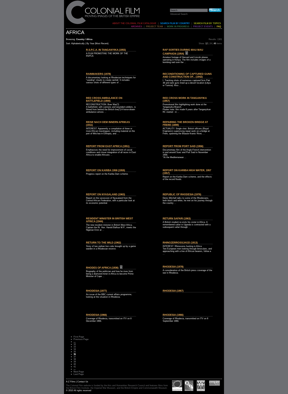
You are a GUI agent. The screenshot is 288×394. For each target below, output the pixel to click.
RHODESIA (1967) (173, 290)
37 (75, 356)
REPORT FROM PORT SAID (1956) (183, 146)
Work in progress (178, 26)
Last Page (79, 374)
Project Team (154, 26)
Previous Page (81, 339)
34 (75, 349)
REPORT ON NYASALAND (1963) (105, 194)
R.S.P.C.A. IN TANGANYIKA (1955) (106, 49)
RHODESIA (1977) (96, 290)
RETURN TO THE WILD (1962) (103, 242)
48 (215, 43)
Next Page (79, 371)
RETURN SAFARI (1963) (177, 218)
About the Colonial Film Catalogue (134, 23)
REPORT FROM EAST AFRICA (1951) (108, 146)
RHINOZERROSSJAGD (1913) (180, 242)
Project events (203, 26)
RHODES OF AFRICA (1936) (102, 267)
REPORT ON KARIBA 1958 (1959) (105, 170)
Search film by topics (207, 23)
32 (75, 344)
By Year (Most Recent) (97, 43)
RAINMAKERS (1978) (98, 73)
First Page (79, 337)
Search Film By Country (175, 23)
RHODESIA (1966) (96, 314)
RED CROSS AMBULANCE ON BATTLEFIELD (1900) (104, 99)
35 (75, 351)
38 (75, 359)
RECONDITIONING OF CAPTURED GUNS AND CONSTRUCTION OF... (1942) (187, 75)
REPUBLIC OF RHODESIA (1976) (182, 194)
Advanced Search (179, 14)
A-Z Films (71, 381)
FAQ (219, 26)
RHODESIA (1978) (173, 266)
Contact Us (82, 381)
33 (75, 346)
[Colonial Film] (103, 24)
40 (75, 364)
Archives (136, 26)
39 (75, 361)
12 (206, 43)
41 (75, 366)
